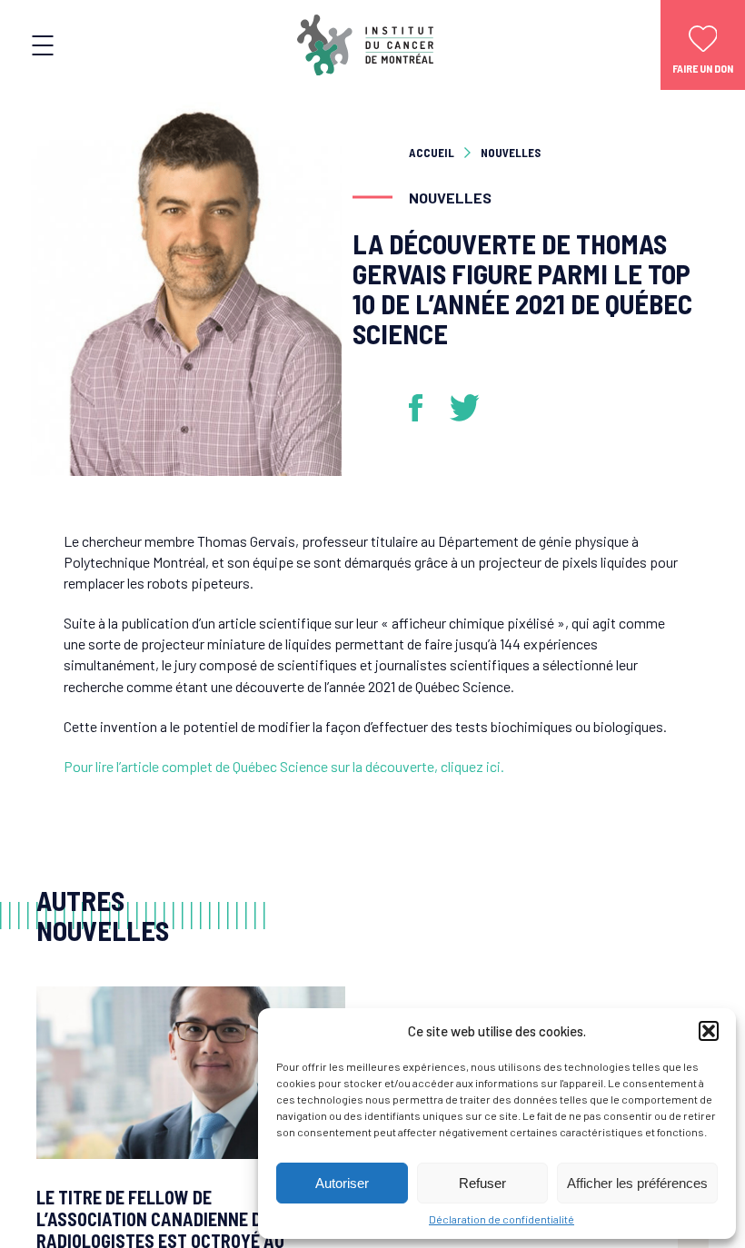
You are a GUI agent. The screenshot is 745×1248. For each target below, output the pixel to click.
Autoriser (342, 1183)
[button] (709, 1031)
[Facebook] (422, 407)
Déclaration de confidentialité (501, 1219)
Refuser (482, 1183)
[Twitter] (465, 407)
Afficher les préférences (637, 1183)
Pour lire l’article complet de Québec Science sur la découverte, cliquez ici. (284, 766)
